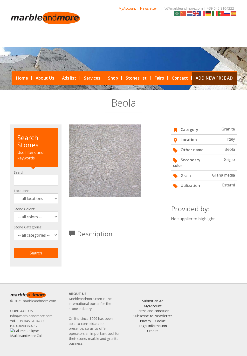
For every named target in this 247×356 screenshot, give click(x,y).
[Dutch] (190, 13)
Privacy (145, 321)
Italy (231, 139)
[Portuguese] (221, 13)
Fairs (159, 78)
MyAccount (127, 8)
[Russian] (227, 13)
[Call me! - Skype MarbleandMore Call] (36, 333)
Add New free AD (214, 78)
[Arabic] (177, 13)
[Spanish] (234, 13)
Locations (21, 190)
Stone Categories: (28, 227)
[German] (209, 13)
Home (22, 78)
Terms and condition (152, 310)
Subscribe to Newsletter (152, 316)
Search (19, 172)
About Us (45, 78)
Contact (180, 78)
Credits (152, 331)
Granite (228, 129)
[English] (196, 13)
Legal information (153, 325)
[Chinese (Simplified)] (183, 13)
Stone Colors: (24, 209)
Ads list (69, 78)
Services (92, 78)
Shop (113, 78)
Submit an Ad (153, 301)
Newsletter (148, 8)
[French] (202, 13)
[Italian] (215, 13)
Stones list (136, 78)
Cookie (160, 321)
